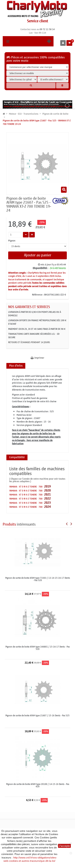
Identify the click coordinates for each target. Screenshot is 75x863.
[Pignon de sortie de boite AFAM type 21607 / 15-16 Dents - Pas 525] (37, 689)
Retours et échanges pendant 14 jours (29, 342)
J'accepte (64, 845)
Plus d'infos (16, 365)
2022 (47, 498)
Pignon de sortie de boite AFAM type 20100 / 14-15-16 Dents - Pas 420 (37, 785)
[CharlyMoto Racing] (37, 9)
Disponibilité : (40, 268)
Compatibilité (17, 457)
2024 (47, 506)
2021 (47, 494)
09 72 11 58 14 (47, 29)
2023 (47, 502)
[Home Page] (4, 114)
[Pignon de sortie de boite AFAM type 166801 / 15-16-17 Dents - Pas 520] (37, 621)
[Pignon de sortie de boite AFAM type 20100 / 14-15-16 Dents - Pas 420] (37, 758)
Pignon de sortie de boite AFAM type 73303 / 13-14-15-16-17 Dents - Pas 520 (37, 579)
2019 (47, 486)
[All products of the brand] (60, 200)
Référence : (38, 295)
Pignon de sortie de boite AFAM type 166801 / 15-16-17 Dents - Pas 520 (37, 648)
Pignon (12, 241)
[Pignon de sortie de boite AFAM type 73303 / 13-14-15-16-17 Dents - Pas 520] (37, 552)
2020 (47, 490)
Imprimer (39, 358)
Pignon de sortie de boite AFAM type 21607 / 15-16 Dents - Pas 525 (37, 715)
